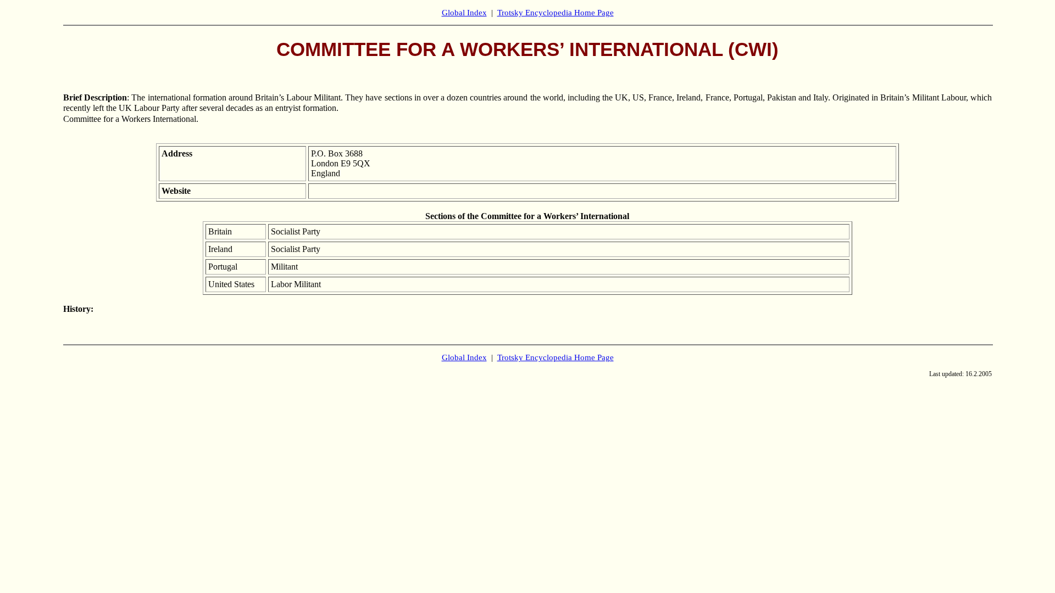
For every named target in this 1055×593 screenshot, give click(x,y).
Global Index (464, 12)
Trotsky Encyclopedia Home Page (555, 12)
